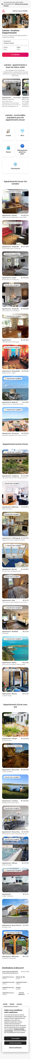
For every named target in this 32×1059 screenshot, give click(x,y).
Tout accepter (15, 1038)
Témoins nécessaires (15, 1043)
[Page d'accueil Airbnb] (3, 11)
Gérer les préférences (15, 1047)
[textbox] (9, 49)
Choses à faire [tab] (25, 971)
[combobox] (15, 43)
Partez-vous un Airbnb (20, 11)
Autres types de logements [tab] (10, 971)
